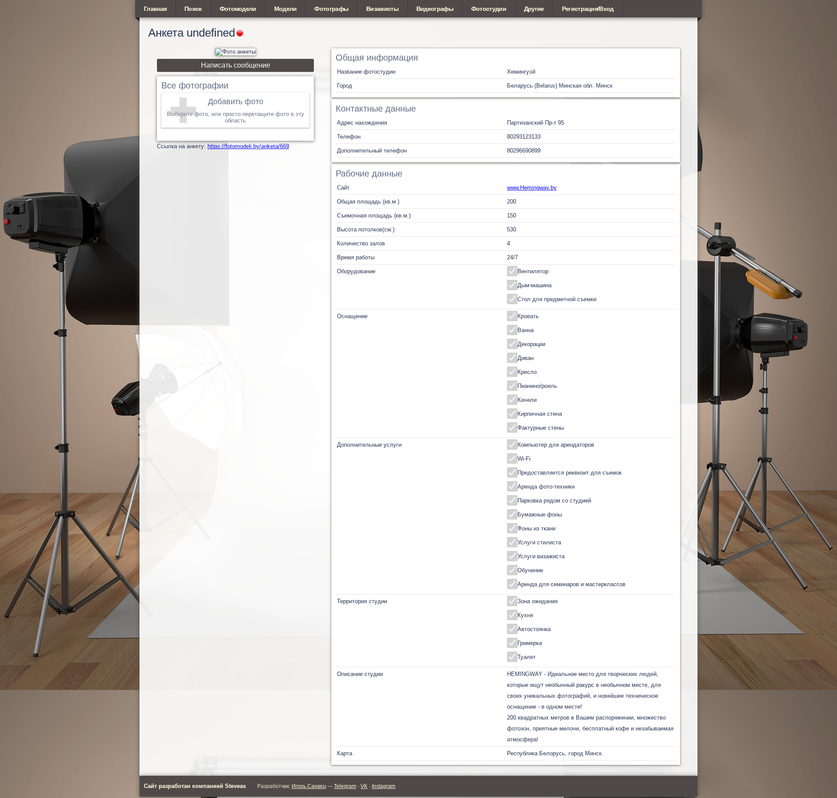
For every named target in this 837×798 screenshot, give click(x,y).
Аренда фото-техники (546, 486)
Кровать (528, 316)
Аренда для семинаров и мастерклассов (571, 584)
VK (364, 786)
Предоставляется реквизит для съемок (569, 472)
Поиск (193, 8)
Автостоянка (534, 629)
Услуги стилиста (539, 542)
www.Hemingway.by (532, 187)
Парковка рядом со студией (554, 500)
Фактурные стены (540, 427)
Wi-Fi (524, 458)
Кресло (527, 372)
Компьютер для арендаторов (555, 444)
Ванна (525, 330)
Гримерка (529, 643)
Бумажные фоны (539, 514)
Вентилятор (532, 271)
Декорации (531, 344)
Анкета (166, 32)
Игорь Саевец (309, 786)
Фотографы (331, 8)
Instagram (383, 786)
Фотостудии (488, 8)
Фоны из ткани (536, 528)
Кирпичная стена (539, 414)
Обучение (530, 570)
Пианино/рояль (537, 386)
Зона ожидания (537, 601)
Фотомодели (238, 8)
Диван (525, 358)
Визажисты (382, 8)
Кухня (525, 615)
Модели (285, 8)
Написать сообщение (235, 65)
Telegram (345, 786)
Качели (527, 400)
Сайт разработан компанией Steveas (195, 786)
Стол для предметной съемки (556, 299)
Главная (155, 8)
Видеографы (434, 8)
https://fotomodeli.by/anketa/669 (248, 146)
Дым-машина (534, 285)
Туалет (526, 657)
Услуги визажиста (541, 556)
